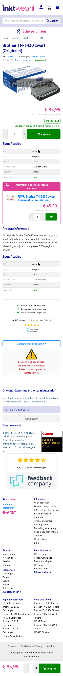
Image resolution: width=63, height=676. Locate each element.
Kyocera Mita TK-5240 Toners (45, 615)
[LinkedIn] (11, 512)
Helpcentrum (40, 539)
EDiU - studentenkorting (46, 510)
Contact (38, 535)
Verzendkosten (41, 502)
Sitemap (12, 646)
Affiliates (7, 565)
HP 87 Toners (40, 621)
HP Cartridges (41, 554)
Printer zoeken (42, 572)
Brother (11, 56)
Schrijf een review (22, 60)
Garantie (38, 517)
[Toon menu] (57, 7)
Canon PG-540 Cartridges (16, 614)
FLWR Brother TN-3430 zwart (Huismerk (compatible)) (36, 198)
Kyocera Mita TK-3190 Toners (45, 626)
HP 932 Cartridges (12, 617)
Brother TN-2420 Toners (46, 606)
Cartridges (8, 573)
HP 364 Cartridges (12, 603)
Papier (6, 584)
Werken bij (8, 557)
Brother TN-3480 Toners (46, 610)
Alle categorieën (11, 591)
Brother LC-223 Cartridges (10, 630)
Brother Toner (41, 568)
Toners (6, 577)
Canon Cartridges (43, 557)
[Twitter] (7, 512)
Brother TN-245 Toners (46, 603)
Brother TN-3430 (38, 56)
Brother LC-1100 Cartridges (11, 608)
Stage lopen (9, 554)
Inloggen (7, 504)
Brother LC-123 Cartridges (10, 623)
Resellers (7, 561)
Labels (6, 580)
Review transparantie (45, 506)
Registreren (8, 507)
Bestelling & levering (45, 528)
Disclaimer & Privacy (31, 646)
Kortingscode (41, 524)
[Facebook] (4, 512)
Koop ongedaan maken (46, 531)
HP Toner (38, 565)
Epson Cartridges (43, 561)
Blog (36, 542)
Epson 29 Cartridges (13, 635)
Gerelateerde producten (30, 343)
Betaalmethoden (42, 513)
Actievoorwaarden (43, 520)
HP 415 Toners (41, 632)
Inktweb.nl (11, 499)
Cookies (51, 646)
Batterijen (8, 588)
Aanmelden (31, 418)
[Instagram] (14, 512)
